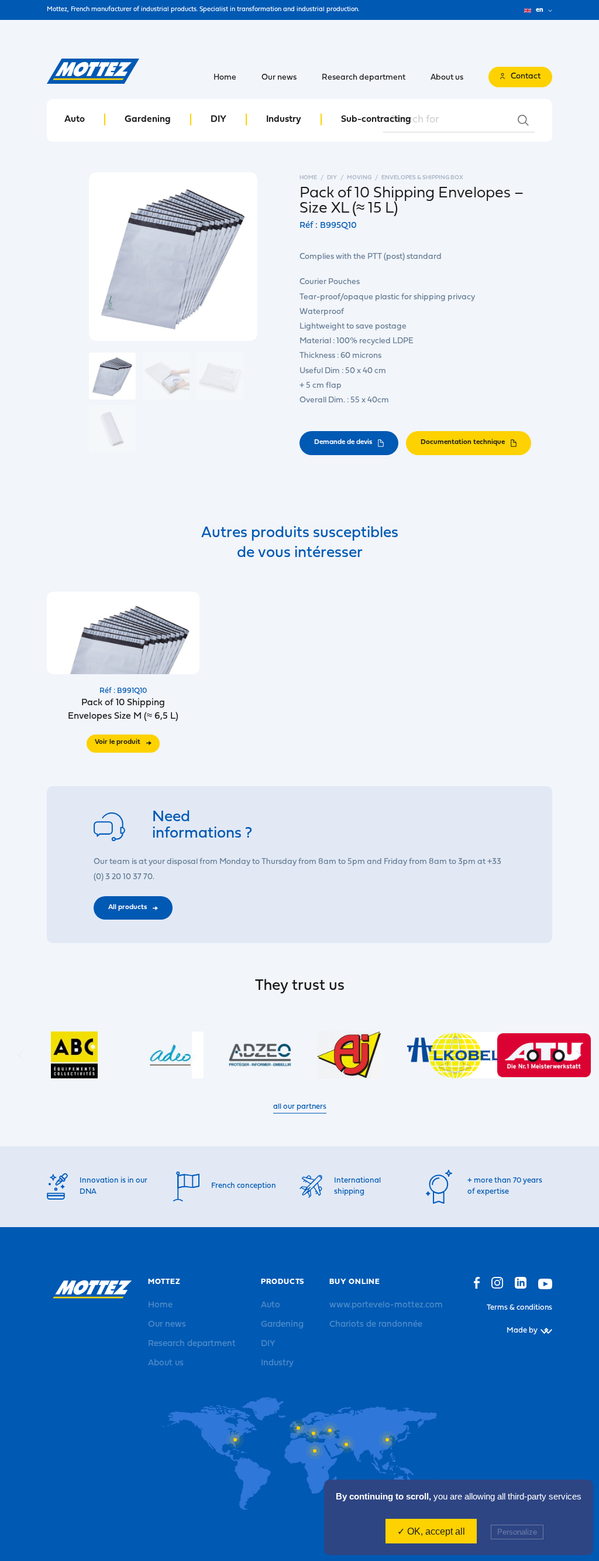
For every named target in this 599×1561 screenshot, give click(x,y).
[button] (578, 1055)
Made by (522, 1330)
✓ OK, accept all (431, 1531)
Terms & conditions (519, 1307)
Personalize (517, 1532)
